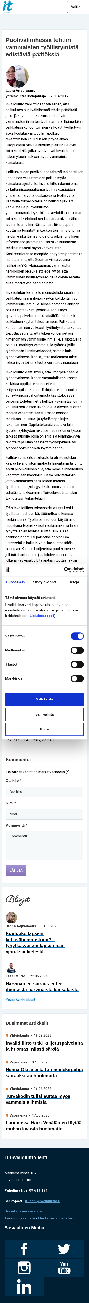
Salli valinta (44, 714)
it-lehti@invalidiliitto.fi (42, 1201)
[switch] (77, 650)
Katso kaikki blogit (20, 999)
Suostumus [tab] (15, 582)
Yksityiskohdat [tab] (44, 582)
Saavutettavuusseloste (23, 1211)
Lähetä (16, 870)
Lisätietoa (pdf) (42, 616)
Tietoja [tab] (73, 582)
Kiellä (44, 729)
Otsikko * (13, 781)
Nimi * (11, 803)
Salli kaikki (44, 699)
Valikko (77, 7)
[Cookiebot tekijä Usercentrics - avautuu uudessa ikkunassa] (64, 570)
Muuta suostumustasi (56, 1218)
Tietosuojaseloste (20, 1218)
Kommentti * (16, 825)
